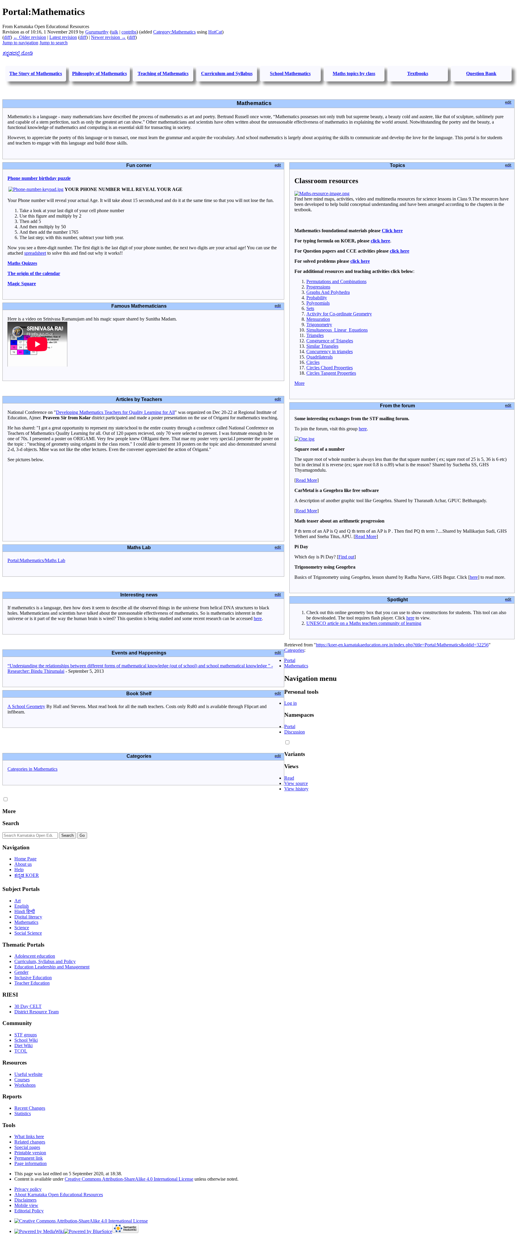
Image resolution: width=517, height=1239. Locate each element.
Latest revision (63, 37)
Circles (313, 362)
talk (114, 31)
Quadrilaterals (319, 356)
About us (23, 864)
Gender (21, 972)
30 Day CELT (28, 1006)
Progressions (318, 286)
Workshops (25, 1085)
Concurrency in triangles (329, 351)
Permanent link (28, 1158)
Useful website (28, 1074)
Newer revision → (108, 37)
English (21, 906)
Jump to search (53, 42)
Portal (289, 660)
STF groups (25, 1034)
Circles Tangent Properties (331, 373)
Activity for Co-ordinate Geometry (339, 313)
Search (10, 823)
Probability (316, 297)
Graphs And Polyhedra (328, 292)
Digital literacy (28, 916)
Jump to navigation (20, 42)
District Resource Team (36, 1011)
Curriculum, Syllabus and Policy (45, 961)
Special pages (27, 1147)
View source (296, 783)
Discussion (294, 731)
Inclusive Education (33, 977)
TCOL (20, 1050)
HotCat (215, 31)
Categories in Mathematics (32, 769)
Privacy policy (28, 1189)
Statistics (22, 1113)
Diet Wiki (23, 1045)
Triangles (315, 335)
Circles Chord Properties (329, 367)
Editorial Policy (29, 1210)
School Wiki (26, 1040)
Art (17, 900)
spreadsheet (35, 253)
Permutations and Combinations (336, 281)
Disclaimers (25, 1199)
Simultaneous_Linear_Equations (337, 329)
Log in (290, 703)
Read (289, 778)
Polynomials (318, 303)
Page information (30, 1163)
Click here (392, 230)
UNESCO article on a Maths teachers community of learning (363, 623)
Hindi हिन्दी (24, 911)
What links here (29, 1136)
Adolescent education (34, 956)
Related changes (29, 1141)
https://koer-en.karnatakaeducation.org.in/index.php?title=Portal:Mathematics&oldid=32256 (402, 644)
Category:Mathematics (174, 31)
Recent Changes (29, 1108)
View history (296, 788)
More (299, 383)
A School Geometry (26, 706)
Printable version (30, 1152)
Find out (346, 556)
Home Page (25, 858)
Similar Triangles (322, 346)
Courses (22, 1079)
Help (19, 869)
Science (21, 927)
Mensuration (318, 319)
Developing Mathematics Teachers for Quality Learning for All (115, 412)
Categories (294, 650)
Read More (306, 480)
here (258, 618)
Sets (310, 308)
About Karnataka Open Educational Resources (58, 1194)
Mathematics (296, 665)
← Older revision (29, 37)
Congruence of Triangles (329, 340)
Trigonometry (319, 324)
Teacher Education (32, 983)
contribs (128, 31)
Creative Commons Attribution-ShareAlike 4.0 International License (129, 1179)
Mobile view (26, 1205)
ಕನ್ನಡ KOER (26, 875)
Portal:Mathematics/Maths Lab (36, 560)
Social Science (28, 933)
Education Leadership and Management (51, 966)
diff (7, 37)
